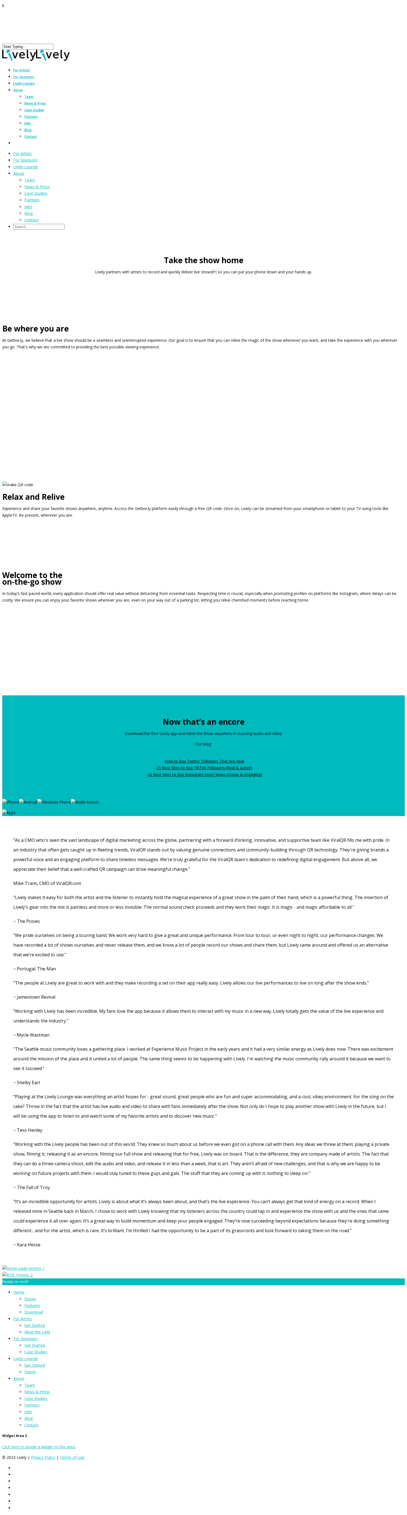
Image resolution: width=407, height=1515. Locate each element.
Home (18, 1292)
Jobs (27, 123)
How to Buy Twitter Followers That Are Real (204, 761)
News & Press (35, 103)
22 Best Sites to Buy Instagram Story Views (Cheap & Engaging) (205, 774)
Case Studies (34, 110)
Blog (28, 130)
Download (33, 1312)
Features (32, 1305)
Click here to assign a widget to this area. (39, 1446)
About (18, 90)
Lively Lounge (24, 83)
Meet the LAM (37, 1332)
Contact (30, 136)
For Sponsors (25, 160)
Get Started (34, 1325)
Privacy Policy (43, 1457)
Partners (31, 116)
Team (29, 96)
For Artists (22, 153)
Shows (30, 1298)
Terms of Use (72, 1457)
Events (30, 1371)
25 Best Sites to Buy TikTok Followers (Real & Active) (204, 767)
